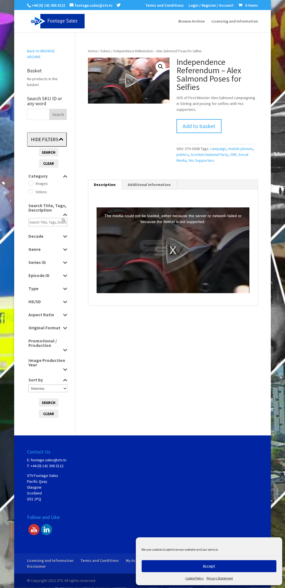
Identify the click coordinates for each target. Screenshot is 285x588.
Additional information (149, 184)
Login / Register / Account (211, 5)
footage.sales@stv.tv (49, 459)
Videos (105, 51)
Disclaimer (36, 566)
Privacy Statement (220, 578)
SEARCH (48, 152)
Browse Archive (191, 21)
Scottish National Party (209, 154)
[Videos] (30, 191)
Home (92, 51)
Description (105, 184)
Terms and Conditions (164, 5)
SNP (233, 154)
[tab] (105, 184)
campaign (218, 148)
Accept (209, 566)
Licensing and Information (235, 21)
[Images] (30, 183)
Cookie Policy (194, 578)
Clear (48, 163)
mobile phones (240, 148)
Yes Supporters (201, 160)
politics (182, 154)
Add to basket (199, 125)
